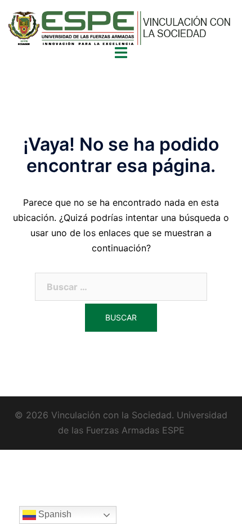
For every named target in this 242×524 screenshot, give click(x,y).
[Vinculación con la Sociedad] (121, 31)
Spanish (53, 514)
